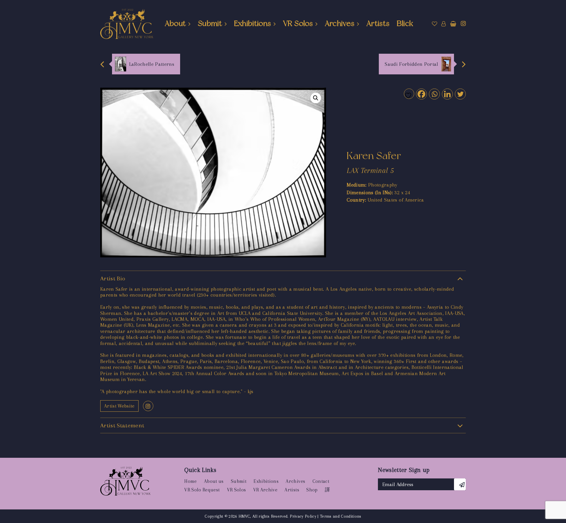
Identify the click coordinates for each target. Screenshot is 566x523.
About (175, 23)
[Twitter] (460, 94)
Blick (405, 23)
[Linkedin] (447, 94)
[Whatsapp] (434, 94)
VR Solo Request (202, 490)
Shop (311, 490)
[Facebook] (421, 94)
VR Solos (298, 23)
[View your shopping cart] (453, 24)
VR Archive (265, 490)
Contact (320, 481)
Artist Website (119, 406)
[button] (315, 98)
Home (190, 481)
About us (214, 481)
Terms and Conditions (340, 516)
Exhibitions (252, 23)
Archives (340, 23)
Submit (210, 23)
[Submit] (460, 484)
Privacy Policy (303, 516)
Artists (377, 23)
